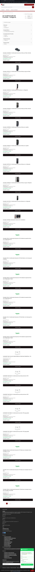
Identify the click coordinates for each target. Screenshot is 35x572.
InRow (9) (5, 35)
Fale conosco (19, 2)
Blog (16, 2)
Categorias (2, 9)
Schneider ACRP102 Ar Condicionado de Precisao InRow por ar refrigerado (16, 164)
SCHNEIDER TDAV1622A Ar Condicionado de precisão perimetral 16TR (15, 375)
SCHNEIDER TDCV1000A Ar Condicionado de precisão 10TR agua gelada (16, 412)
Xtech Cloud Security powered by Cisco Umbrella (12, 548)
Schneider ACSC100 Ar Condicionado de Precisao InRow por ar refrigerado (16, 201)
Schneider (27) (6, 27)
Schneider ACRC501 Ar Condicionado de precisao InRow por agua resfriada (16, 71)
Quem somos (32, 9)
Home (3, 12)
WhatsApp (22, 560)
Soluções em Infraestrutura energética (10, 555)
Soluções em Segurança (8, 557)
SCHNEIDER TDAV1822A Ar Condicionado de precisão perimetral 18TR (15, 394)
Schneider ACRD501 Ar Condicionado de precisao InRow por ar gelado (16, 145)
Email (22, 558)
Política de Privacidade (13, 567)
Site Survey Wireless (7, 545)
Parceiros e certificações (14, 9)
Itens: (25, 16)
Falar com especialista (29, 4)
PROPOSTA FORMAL (18, 62)
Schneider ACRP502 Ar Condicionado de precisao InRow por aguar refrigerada (17, 182)
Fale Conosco (8, 567)
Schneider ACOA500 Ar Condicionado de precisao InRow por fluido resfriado (17, 52)
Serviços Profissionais (7, 543)
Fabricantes (7, 9)
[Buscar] (33, 7)
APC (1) (5, 26)
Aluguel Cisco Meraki (7, 536)
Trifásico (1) (6, 40)
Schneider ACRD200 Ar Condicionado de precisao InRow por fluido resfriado (17, 108)
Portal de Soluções (25, 2)
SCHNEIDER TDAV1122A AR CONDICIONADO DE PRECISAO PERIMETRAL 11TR (17, 356)
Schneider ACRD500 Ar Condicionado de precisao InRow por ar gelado (16, 127)
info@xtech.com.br (6, 528)
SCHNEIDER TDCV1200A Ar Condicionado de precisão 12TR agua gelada (16, 431)
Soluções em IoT (6, 556)
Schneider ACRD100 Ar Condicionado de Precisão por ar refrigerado (15, 90)
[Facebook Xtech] (3, 532)
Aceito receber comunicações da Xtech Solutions (27, 562)
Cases (11, 2)
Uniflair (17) (6, 36)
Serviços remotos (7, 544)
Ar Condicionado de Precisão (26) (9, 31)
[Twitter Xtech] (5, 532)
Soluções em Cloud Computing (9, 552)
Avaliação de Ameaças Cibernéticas (10, 538)
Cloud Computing (7, 540)
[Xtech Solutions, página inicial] (2, 4)
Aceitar (32, 570)
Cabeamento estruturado (8, 539)
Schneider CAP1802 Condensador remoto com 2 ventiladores (14, 219)
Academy (14, 2)
